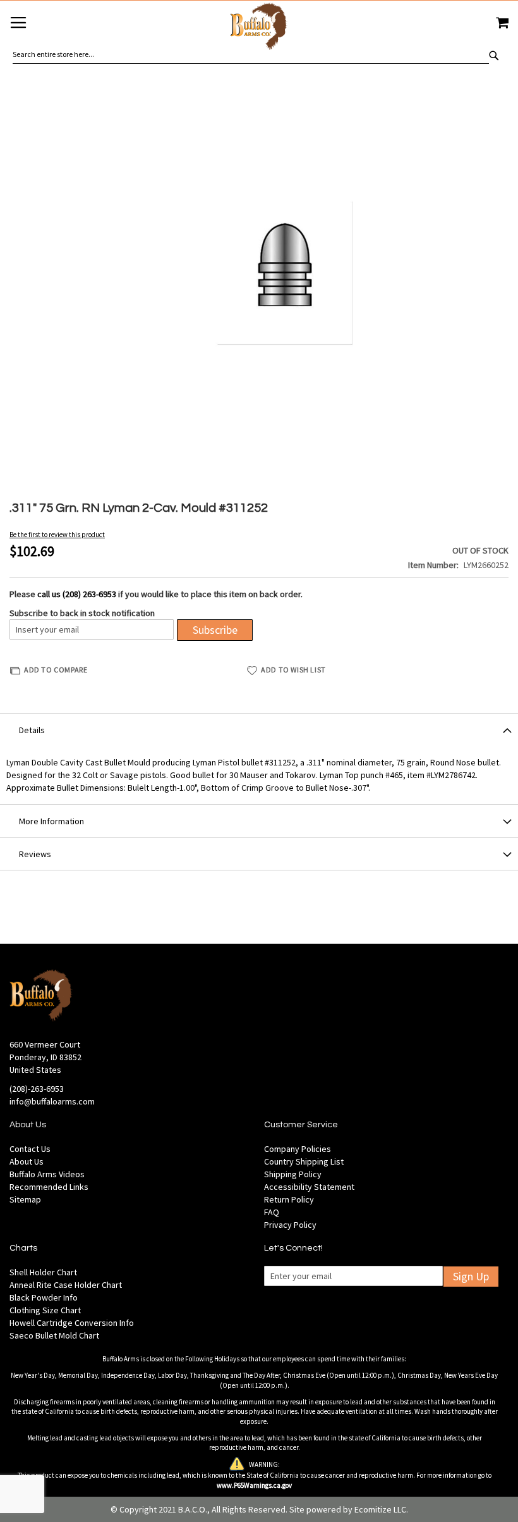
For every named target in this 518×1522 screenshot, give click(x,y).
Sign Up (471, 1276)
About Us (26, 1161)
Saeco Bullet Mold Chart (54, 1335)
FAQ (271, 1212)
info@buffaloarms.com (52, 1101)
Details (32, 730)
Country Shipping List (304, 1161)
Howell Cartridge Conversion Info (71, 1322)
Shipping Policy (293, 1174)
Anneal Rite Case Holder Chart (65, 1284)
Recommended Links (48, 1186)
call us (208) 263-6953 (76, 594)
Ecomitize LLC (380, 1509)
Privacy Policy (290, 1224)
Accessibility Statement (309, 1186)
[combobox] (251, 54)
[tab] (259, 729)
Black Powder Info (43, 1297)
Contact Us (30, 1148)
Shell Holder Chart (43, 1272)
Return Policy (289, 1199)
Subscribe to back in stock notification (82, 613)
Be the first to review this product (57, 534)
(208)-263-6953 (36, 1088)
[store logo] (259, 28)
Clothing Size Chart (45, 1310)
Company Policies (297, 1148)
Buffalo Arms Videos (47, 1174)
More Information (51, 821)
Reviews (35, 854)
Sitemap (25, 1199)
